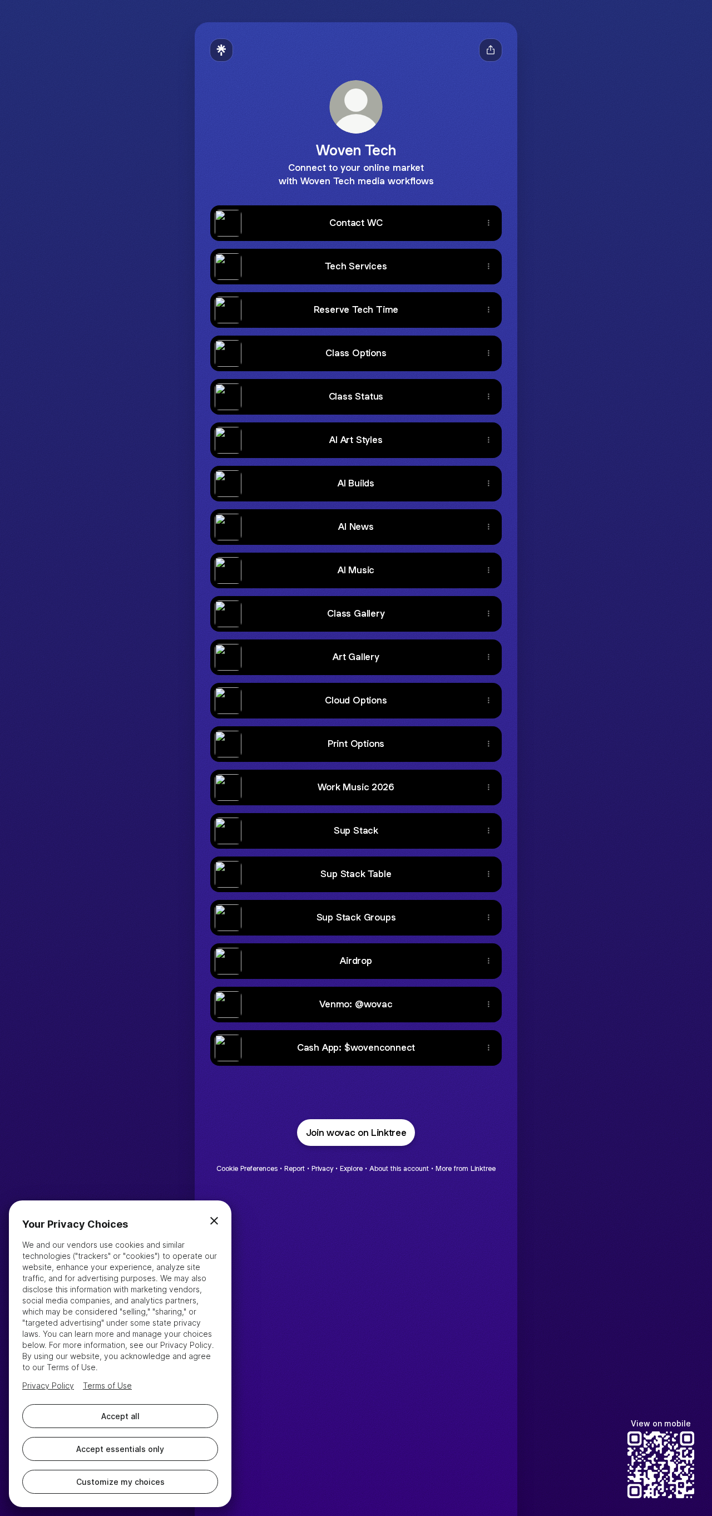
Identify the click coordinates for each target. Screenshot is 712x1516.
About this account (399, 1168)
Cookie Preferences (247, 1168)
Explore (351, 1168)
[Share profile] (490, 50)
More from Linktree (466, 1168)
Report (294, 1168)
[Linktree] (221, 50)
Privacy (322, 1168)
